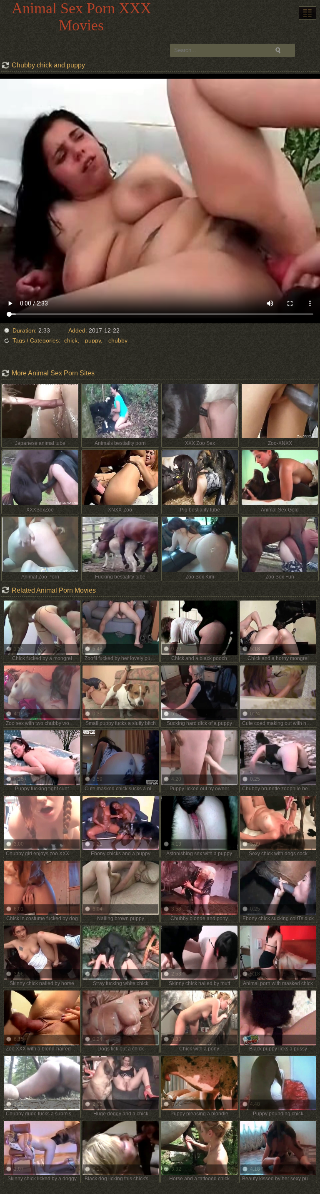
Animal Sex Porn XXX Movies (81, 17)
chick (71, 340)
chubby (118, 340)
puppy (93, 340)
